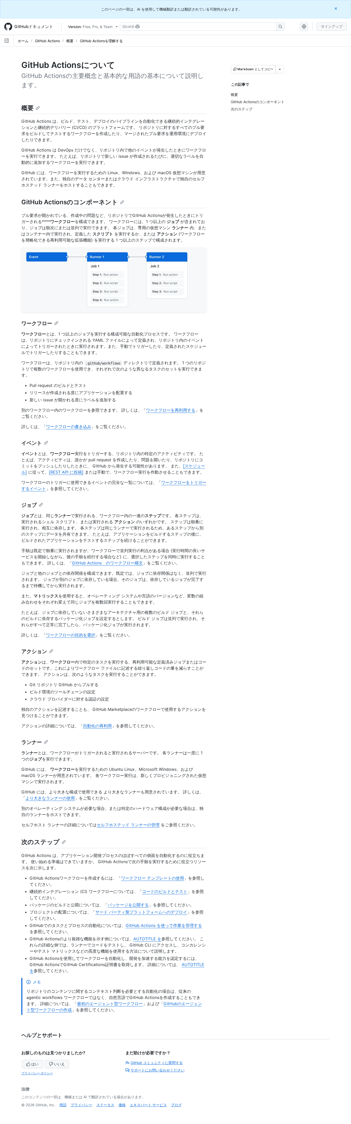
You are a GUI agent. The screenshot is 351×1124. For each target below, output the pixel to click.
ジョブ (29, 505)
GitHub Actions (47, 41)
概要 (69, 41)
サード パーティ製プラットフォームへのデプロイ (141, 912)
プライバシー (81, 1105)
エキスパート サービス (148, 1105)
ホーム (23, 41)
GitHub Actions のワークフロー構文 (107, 562)
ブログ (176, 1105)
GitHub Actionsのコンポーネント (69, 202)
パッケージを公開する (128, 904)
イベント (31, 443)
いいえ (59, 1064)
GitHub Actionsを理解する (101, 41)
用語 (63, 1105)
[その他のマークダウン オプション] (279, 69)
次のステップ (40, 842)
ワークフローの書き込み (68, 426)
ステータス (105, 1105)
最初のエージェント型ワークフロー (110, 1003)
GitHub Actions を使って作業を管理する (164, 925)
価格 (122, 1105)
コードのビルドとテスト (164, 891)
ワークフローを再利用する (170, 410)
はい (35, 1064)
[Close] (336, 8)
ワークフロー (36, 323)
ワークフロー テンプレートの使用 (152, 878)
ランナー (31, 742)
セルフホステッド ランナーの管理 (128, 824)
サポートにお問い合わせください (157, 1070)
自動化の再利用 (97, 725)
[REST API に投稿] (66, 472)
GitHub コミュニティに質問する (157, 1062)
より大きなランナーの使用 (50, 798)
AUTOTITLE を (147, 938)
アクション (34, 651)
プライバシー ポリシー (37, 1073)
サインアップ (332, 26)
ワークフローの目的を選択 (70, 635)
